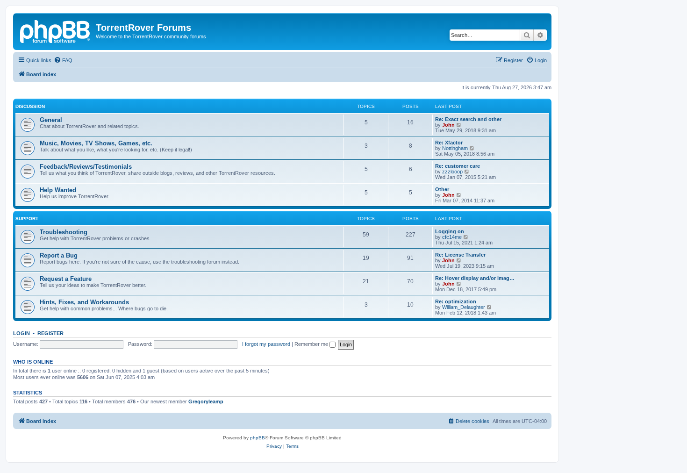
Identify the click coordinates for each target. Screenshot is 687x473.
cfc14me (452, 237)
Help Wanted (58, 190)
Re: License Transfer (460, 255)
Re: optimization (455, 301)
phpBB (257, 437)
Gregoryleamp (205, 401)
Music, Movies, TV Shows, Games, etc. (96, 143)
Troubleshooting (63, 232)
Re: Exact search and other (468, 119)
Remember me (311, 344)
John (448, 125)
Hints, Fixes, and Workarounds (84, 302)
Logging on (449, 231)
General (51, 119)
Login (21, 333)
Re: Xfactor (449, 142)
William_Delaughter (463, 307)
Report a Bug (59, 255)
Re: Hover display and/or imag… (475, 278)
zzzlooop (452, 171)
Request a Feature (66, 278)
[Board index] (55, 30)
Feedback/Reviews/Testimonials (86, 166)
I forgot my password (266, 344)
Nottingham (455, 148)
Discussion (30, 106)
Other (442, 189)
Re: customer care (457, 166)
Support (26, 218)
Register (50, 333)
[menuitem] (63, 60)
